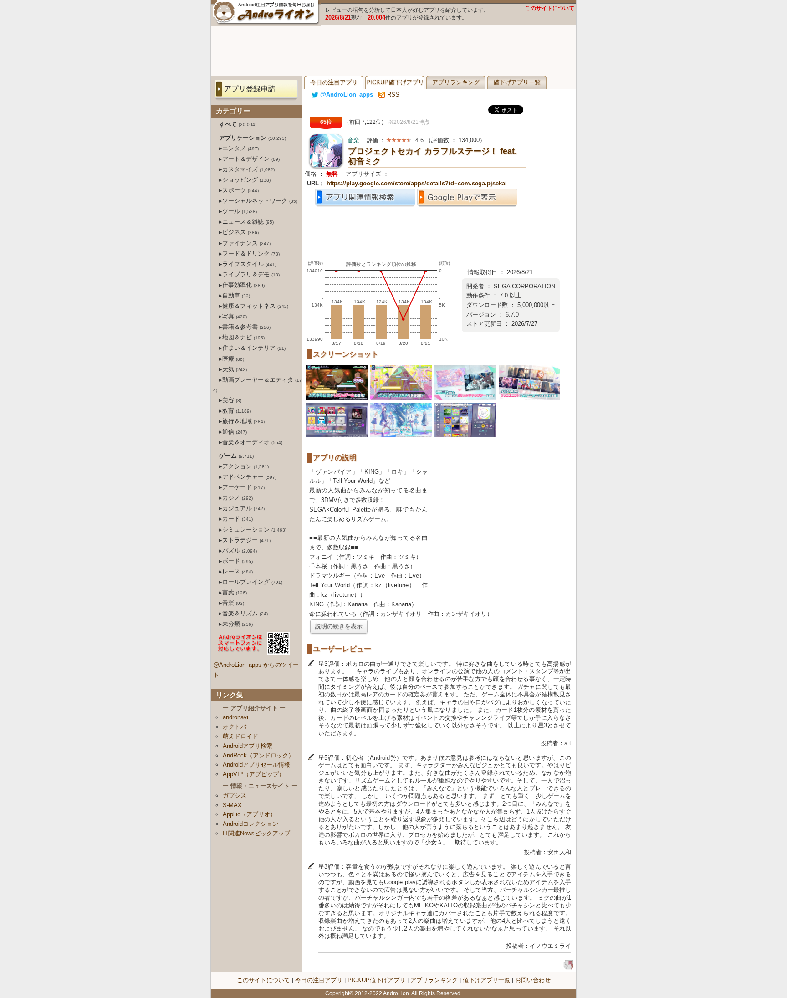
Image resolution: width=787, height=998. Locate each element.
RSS (392, 94)
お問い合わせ (533, 980)
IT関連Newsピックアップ (256, 833)
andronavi (235, 717)
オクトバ (234, 726)
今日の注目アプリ (334, 82)
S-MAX (232, 805)
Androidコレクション (250, 823)
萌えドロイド (240, 736)
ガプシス (234, 795)
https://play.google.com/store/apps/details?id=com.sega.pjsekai (417, 183)
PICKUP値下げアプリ (395, 82)
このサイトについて (549, 8)
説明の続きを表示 (339, 626)
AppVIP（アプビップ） (254, 774)
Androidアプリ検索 (247, 745)
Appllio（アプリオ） (249, 814)
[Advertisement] (393, 50)
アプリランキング (456, 82)
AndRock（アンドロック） (258, 755)
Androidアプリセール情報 (256, 764)
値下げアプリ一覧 (517, 82)
